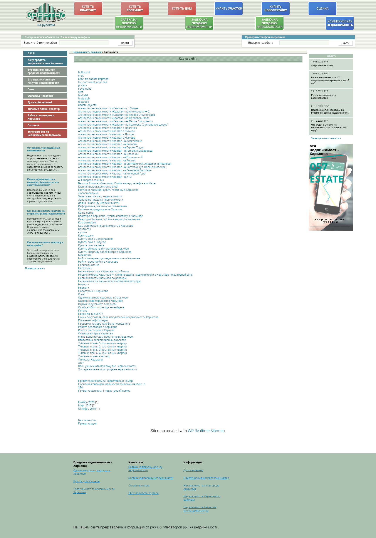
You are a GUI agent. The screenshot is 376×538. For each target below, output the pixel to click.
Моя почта (85, 255)
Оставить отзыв (138, 485)
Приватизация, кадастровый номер (206, 477)
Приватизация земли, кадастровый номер (105, 380)
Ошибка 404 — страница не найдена (101, 307)
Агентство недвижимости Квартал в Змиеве (106, 131)
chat (81, 75)
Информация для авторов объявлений (102, 206)
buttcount (84, 72)
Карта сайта (86, 212)
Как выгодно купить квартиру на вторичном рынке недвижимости (46, 212)
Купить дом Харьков (91, 245)
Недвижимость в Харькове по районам (103, 271)
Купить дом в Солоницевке (95, 238)
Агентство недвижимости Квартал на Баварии (107, 144)
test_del (83, 95)
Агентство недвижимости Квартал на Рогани (106, 160)
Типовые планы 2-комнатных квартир (102, 346)
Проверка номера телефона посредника (104, 323)
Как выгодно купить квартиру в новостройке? (45, 244)
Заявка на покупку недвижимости (100, 196)
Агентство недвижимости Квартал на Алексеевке (110, 140)
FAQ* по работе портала (93, 78)
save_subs (84, 88)
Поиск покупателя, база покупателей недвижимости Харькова (118, 317)
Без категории (87, 420)
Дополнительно (88, 193)
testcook (83, 101)
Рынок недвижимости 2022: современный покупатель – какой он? (330, 80)
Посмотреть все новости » (326, 138)
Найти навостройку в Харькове (98, 261)
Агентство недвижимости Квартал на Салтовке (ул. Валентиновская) (122, 167)
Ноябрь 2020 (86, 402)
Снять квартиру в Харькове (95, 333)
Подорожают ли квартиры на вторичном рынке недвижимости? (330, 111)
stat (80, 92)
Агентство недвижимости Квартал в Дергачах (107, 127)
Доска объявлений (40, 102)
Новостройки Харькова (93, 291)
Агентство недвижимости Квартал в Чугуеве (106, 137)
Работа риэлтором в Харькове (41, 117)
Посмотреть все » (35, 268)
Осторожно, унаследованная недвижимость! (43, 149)
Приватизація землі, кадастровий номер (104, 390)
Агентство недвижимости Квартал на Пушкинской (110, 157)
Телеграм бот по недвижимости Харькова (44, 133)
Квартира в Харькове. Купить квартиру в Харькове (110, 216)
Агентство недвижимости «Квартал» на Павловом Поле (113, 118)
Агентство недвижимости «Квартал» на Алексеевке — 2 (113, 111)
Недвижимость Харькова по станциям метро (199, 509)
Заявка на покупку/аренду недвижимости (145, 468)
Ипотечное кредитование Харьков (100, 209)
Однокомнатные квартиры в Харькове (103, 297)
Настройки (85, 268)
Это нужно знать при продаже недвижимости (44, 71)
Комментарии (87, 222)
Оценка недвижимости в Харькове (100, 300)
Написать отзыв (88, 264)
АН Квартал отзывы (91, 180)
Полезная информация (93, 320)
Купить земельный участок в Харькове (103, 248)
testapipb (84, 98)
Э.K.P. (31, 53)
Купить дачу (86, 235)
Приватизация (87, 423)
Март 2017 (84, 405)
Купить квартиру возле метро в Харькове (104, 251)
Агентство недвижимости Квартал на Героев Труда (110, 147)
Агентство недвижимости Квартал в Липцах (106, 134)
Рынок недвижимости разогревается (323, 96)
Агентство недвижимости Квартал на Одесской (108, 154)
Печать (82, 310)
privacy (82, 85)
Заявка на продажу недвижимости (100, 199)
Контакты (84, 229)
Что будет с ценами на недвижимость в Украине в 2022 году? (329, 127)
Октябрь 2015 (87, 408)
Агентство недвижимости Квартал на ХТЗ (105, 176)
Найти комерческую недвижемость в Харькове (109, 258)
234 (80, 387)
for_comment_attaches (92, 82)
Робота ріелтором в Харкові (96, 330)
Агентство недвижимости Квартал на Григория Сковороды (115, 150)
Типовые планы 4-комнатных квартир (102, 353)
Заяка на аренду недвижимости (98, 202)
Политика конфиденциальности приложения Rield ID (111, 384)
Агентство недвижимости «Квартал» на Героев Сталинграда (116, 114)
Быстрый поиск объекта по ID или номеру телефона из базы (117, 183)
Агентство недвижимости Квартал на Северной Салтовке (115, 170)
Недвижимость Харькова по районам (102, 278)
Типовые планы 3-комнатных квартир (102, 349)
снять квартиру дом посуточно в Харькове (105, 336)
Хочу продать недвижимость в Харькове (45, 61)
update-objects (87, 105)
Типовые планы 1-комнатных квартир (102, 343)
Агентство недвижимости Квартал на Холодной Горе (111, 173)
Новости (83, 284)
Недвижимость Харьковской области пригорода (109, 281)
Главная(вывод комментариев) (98, 186)
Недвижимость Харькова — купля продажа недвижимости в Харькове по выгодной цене (135, 274)
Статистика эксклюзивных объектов (102, 340)
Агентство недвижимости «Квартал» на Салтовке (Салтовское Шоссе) (123, 124)
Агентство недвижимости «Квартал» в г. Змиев (108, 108)
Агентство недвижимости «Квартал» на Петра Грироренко (115, 121)
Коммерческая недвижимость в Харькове (105, 225)
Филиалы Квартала (40, 95)
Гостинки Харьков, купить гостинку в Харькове (108, 189)
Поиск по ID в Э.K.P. (90, 313)
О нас (31, 89)
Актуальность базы (322, 65)
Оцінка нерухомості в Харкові (97, 304)
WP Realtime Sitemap (206, 430)
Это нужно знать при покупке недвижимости (43, 81)
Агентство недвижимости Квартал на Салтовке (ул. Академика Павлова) (124, 163)
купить (82, 232)
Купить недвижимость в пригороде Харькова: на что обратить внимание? (43, 182)
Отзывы (33, 125)
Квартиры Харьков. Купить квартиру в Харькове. (109, 219)
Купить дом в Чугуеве (92, 242)
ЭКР (81, 362)
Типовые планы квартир (44, 109)
